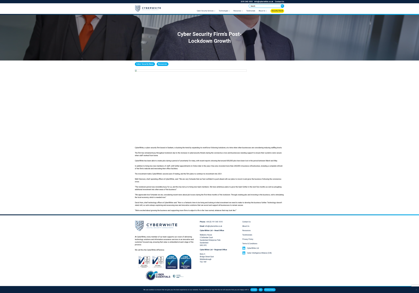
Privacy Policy (247, 239)
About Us (245, 226)
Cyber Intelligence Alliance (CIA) (259, 253)
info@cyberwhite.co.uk (263, 2)
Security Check (277, 11)
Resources (246, 230)
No (261, 289)
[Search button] (282, 6)
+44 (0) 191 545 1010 (214, 222)
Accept (253, 289)
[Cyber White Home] (148, 12)
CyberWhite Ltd (253, 248)
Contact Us (279, 2)
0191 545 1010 (246, 2)
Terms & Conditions (249, 244)
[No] (416, 290)
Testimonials (250, 11)
